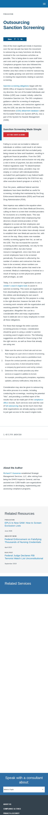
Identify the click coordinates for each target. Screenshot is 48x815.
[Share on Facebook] (15, 39)
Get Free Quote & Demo (16, 135)
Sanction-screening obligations (16, 86)
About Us (7, 804)
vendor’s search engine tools (15, 286)
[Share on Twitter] (18, 39)
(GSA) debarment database (27, 111)
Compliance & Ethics (12, 809)
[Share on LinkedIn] (21, 39)
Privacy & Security (11, 813)
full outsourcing (11, 406)
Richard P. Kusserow (12, 473)
